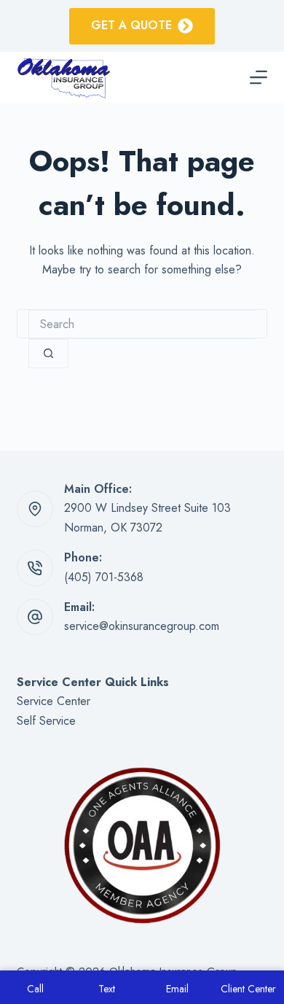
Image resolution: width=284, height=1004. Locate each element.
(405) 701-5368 (103, 577)
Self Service (46, 720)
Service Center (53, 701)
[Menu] (258, 77)
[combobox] (141, 324)
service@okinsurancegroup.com (141, 626)
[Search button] (48, 353)
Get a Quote (131, 25)
